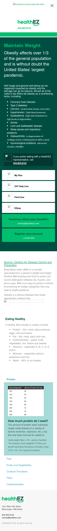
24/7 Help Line (21, 186)
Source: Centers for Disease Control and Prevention (28, 263)
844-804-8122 (24, 28)
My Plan (18, 175)
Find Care (19, 197)
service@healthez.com (28, 223)
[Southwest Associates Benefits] (28, 4)
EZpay (17, 208)
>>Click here (28, 237)
